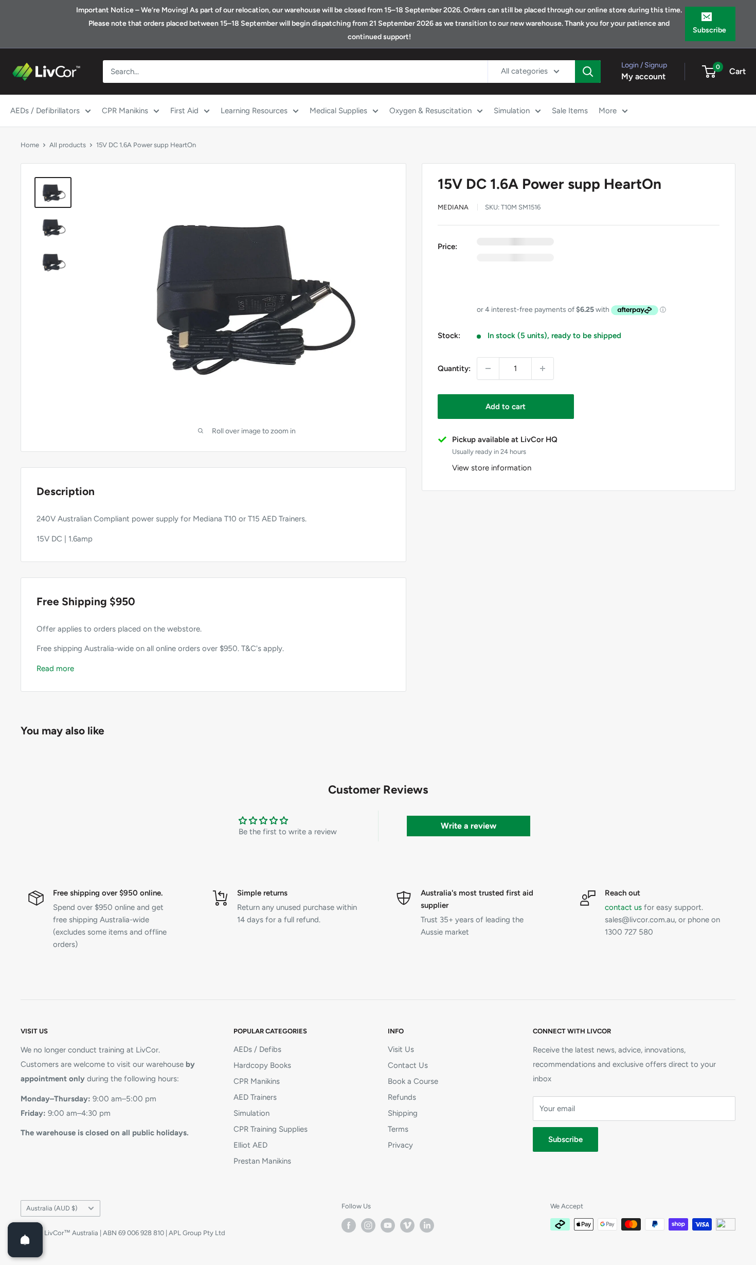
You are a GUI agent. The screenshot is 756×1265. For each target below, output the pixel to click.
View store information (491, 467)
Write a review (468, 826)
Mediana (453, 207)
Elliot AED (250, 1145)
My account (643, 76)
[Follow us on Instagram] (368, 1225)
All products (67, 145)
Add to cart (505, 406)
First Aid (184, 110)
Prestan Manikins (262, 1161)
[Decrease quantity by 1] (488, 368)
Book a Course (413, 1081)
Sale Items (570, 110)
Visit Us (401, 1049)
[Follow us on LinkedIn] (427, 1225)
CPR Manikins (125, 110)
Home (30, 145)
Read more (55, 668)
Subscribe (709, 30)
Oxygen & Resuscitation (430, 110)
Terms (398, 1129)
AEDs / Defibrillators (45, 110)
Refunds (402, 1097)
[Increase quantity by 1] (542, 368)
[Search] (588, 71)
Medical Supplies (338, 110)
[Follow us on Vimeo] (407, 1225)
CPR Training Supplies (270, 1129)
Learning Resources (254, 110)
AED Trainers (255, 1097)
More (608, 110)
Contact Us (408, 1065)
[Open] (25, 1239)
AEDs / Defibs (257, 1049)
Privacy (400, 1145)
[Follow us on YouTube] (388, 1225)
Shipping (403, 1113)
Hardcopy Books (262, 1065)
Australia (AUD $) (51, 1208)
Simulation (512, 110)
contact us (623, 907)
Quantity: (454, 368)
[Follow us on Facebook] (348, 1225)
